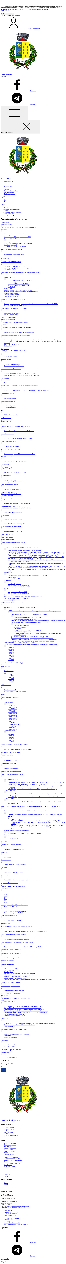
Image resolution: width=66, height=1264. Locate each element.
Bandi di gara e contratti (7, 539)
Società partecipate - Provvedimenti (13, 481)
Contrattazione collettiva (7, 393)
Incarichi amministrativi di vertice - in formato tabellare (19, 332)
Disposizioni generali (6, 224)
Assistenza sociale (9, 192)
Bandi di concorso (6, 418)
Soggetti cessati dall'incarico (11, 296)
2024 (5, 899)
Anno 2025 (11, 676)
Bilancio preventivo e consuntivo (13, 212)
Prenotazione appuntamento (11, 1212)
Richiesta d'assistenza (10, 1215)
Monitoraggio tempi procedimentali (10, 506)
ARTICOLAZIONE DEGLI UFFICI (11, 262)
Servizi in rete (4, 875)
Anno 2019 (11, 653)
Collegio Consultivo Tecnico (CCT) (17, 592)
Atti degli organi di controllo (12, 314)
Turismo (6, 1152)
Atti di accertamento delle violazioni (14, 1014)
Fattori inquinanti (8, 972)
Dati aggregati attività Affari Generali (11, 494)
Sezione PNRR (5, 1052)
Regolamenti (11, 241)
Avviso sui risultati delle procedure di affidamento (27, 630)
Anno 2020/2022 (12, 715)
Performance (4, 423)
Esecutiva (6, 588)
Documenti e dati (8, 1137)
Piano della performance (7, 434)
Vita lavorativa (8, 1146)
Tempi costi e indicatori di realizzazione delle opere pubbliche (17, 942)
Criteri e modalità (5, 666)
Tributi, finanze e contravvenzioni (13, 1160)
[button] (8, 181)
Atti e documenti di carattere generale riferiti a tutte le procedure (21, 547)
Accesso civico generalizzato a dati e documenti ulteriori (19, 1025)
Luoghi (6, 1183)
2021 (5, 894)
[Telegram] (5, 201)
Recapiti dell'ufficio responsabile (13, 512)
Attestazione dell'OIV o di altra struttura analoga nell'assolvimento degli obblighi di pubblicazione (37, 821)
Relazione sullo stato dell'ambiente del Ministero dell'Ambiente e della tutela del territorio (28, 979)
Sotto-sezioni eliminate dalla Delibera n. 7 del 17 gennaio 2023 (21, 607)
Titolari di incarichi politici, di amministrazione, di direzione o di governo (20, 272)
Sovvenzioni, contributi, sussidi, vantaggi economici (15, 663)
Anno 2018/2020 (12, 718)
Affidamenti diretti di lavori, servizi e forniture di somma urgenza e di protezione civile (37, 633)
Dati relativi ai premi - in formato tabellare (15, 461)
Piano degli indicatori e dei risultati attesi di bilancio (15, 744)
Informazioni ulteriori (20, 635)
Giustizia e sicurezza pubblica (12, 1158)
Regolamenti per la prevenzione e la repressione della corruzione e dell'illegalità (25, 1009)
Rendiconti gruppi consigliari (12, 313)
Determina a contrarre (20, 627)
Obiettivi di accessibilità (10, 1037)
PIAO (2, 1000)
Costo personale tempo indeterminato (14, 366)
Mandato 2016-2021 (9, 288)
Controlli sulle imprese (7, 534)
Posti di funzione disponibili (11, 344)
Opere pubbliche (5, 923)
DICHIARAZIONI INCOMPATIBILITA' (19, 285)
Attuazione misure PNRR (11, 1057)
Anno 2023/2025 (12, 710)
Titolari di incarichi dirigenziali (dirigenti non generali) (15, 335)
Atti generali (4, 229)
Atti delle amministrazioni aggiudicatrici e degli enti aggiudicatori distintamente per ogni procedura (34, 611)
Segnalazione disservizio (10, 1213)
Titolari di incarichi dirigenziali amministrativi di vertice (16, 327)
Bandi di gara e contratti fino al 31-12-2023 (12, 602)
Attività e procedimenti (7, 495)
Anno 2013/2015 (12, 721)
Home (5, 207)
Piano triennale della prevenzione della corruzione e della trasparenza (22, 1006)
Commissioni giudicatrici (14, 584)
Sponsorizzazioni (8, 595)
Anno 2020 (11, 655)
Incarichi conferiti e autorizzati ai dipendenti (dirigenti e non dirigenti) (19, 385)
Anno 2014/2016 (12, 723)
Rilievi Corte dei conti (14, 838)
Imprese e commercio (10, 1148)
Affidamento (7, 580)
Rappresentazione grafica (7, 492)
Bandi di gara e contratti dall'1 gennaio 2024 (13, 542)
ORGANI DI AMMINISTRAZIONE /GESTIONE (18, 268)
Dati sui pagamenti (6, 888)
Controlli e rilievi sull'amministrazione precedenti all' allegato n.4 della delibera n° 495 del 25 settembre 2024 (30, 806)
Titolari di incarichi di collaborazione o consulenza (14, 322)
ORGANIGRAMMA (10, 269)
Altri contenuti (5, 995)
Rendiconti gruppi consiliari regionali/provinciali (14, 308)
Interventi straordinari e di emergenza (11, 993)
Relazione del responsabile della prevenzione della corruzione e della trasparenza (26, 1011)
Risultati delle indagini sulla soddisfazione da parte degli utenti (21, 880)
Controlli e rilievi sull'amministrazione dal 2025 (13, 774)
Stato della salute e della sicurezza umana (15, 978)
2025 (5, 900)
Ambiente (6, 1162)
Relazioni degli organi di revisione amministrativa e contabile (24, 833)
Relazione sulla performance (8, 441)
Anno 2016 (11, 649)
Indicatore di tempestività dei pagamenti (15, 911)
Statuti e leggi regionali (10, 245)
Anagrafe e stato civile (10, 1143)
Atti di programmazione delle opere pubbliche (13, 934)
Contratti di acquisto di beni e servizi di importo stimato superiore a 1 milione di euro (34, 639)
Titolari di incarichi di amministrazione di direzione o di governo (21, 291)
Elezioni (6, 189)
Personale (3, 324)
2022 (5, 896)
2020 (5, 892)
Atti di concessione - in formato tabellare (15, 691)
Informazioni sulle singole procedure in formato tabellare (19, 642)
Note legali (7, 1221)
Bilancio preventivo (9, 213)
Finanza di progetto (9, 600)
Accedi (3, 204)
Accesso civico (5, 1018)
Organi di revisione (9, 790)
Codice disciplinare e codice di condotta (15, 246)
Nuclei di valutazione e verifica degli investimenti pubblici (16, 926)
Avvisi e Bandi (18, 628)
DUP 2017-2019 (12, 726)
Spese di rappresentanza (10, 1045)
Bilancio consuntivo (9, 730)
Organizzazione (5, 258)
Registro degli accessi (10, 1026)
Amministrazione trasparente (12, 1218)
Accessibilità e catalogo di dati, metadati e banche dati (15, 1029)
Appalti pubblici (8, 1149)
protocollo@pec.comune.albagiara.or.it (14, 1207)
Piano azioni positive (9, 1046)
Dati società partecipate (10, 480)
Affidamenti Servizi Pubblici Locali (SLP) (19, 587)
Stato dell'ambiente (9, 970)
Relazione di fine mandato (11, 293)
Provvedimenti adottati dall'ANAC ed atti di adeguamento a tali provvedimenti (25, 1012)
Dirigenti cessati (5, 349)
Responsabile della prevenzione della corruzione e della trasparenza (22, 1008)
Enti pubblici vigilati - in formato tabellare (15, 472)
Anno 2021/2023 (12, 713)
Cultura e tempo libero (10, 1145)
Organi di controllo (9, 798)
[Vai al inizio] (1, 1067)
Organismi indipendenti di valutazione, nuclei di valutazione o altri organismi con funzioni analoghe (31, 811)
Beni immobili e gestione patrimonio (10, 752)
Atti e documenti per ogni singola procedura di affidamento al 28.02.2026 (27, 575)
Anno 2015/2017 (12, 729)
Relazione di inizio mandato (11, 294)
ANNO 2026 (11, 674)
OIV (2, 410)
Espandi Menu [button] (5, 222)
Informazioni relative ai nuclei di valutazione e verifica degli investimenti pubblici (26, 931)
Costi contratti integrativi (10, 407)
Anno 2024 (11, 677)
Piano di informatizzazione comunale (14, 233)
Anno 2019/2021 (12, 716)
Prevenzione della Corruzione (9, 1001)
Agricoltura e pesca (9, 1166)
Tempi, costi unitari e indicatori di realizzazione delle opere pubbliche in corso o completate (28, 947)
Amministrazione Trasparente (12, 209)
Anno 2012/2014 (12, 719)
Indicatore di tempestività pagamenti (10, 906)
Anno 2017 (11, 650)
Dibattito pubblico (12, 577)
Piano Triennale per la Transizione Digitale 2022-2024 (15, 998)
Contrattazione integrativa (8, 401)
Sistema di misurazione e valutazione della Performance (16, 426)
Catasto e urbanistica (9, 1151)
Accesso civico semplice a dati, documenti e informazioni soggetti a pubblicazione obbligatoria (29, 1023)
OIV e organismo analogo (11, 779)
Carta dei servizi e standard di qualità (11, 844)
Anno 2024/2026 (12, 709)
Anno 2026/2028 (12, 705)
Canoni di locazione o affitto (8, 763)
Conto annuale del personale (12, 364)
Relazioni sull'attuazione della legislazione (15, 976)
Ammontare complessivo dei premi (10, 449)
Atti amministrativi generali (11, 238)
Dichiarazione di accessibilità (12, 1223)
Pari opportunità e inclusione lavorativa (18, 585)
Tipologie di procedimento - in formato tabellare (17, 503)
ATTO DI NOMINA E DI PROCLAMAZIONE (21, 280)
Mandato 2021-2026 (9, 277)
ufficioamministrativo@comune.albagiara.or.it (17, 1206)
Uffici (5, 1130)
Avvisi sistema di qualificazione (23, 631)
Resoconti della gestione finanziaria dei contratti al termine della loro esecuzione (32, 641)
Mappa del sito (5, 1259)
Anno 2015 (11, 647)
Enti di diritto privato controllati (9, 484)
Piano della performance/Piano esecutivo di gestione (18, 438)
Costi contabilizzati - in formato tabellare (15, 864)
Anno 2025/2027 (12, 707)
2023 (5, 897)
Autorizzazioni (8, 1165)
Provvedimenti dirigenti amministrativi (11, 526)
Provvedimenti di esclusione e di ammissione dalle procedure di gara (29, 636)
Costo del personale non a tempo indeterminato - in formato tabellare (22, 375)
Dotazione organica (6, 359)
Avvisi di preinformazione (21, 625)
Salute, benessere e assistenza (12, 1163)
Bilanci (6, 210)
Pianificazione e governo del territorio (11, 949)
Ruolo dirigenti (8, 346)
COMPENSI (11, 287)
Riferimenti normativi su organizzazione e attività (17, 237)
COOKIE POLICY (6, 10)
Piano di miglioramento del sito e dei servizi (16, 1224)
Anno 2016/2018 (12, 727)
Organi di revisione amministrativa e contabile (16, 830)
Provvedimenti (5, 515)
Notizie (6, 1173)
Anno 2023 (11, 660)
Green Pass (7, 235)
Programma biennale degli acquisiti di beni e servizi (28, 617)
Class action (4, 852)
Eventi (6, 1184)
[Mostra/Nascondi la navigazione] (14, 113)
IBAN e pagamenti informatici (9, 915)
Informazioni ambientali (7, 960)
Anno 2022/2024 (12, 712)
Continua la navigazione (7, 13)
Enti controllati (5, 464)
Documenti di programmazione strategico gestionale (18, 243)
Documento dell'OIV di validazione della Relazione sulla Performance (27, 784)
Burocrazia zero (5, 257)
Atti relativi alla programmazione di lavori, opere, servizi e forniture (29, 614)
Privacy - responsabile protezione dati (11, 1049)
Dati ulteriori (4, 1040)
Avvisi (6, 1176)
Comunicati (7, 1174)
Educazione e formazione (11, 1157)
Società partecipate (6, 475)
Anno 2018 (11, 652)
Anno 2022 (11, 658)
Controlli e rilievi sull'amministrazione (11, 771)
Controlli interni (15, 819)
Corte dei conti (8, 835)
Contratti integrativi (9, 406)
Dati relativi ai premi (6, 457)
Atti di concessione (6, 685)
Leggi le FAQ (8, 1210)
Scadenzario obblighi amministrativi (14, 254)
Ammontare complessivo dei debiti (13, 913)
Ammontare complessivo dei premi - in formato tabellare (19, 454)
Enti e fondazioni (8, 1132)
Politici (6, 1133)
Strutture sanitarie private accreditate (10, 982)
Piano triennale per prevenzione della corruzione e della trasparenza (19, 227)
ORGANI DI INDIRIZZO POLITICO (15, 266)
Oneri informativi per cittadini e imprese (11, 249)
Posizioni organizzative (7, 352)
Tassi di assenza (5, 378)
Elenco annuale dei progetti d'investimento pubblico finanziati (24, 550)
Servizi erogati (5, 841)
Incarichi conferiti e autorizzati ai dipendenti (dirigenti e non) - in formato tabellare (26, 390)
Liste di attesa (4, 867)
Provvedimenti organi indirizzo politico (11, 519)
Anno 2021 (11, 657)
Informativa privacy (9, 1219)
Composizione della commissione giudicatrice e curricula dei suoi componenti (32, 638)
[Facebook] (5, 200)
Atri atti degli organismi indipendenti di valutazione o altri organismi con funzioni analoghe (32, 789)
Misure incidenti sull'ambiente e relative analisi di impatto (19, 973)
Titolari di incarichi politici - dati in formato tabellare (18, 290)
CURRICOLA (12, 282)
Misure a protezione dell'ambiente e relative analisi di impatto (20, 975)
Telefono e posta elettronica (8, 317)
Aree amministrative (9, 1129)
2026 (5, 902)
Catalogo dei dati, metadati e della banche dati (16, 1034)
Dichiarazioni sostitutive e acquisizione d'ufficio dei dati (16, 508)
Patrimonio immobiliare (7, 755)
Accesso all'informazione (11, 191)
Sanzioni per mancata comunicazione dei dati (13, 299)
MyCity (4, 1262)
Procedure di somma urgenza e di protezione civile (17, 598)
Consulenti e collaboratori (8, 319)
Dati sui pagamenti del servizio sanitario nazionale (14, 905)
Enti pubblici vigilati (6, 468)
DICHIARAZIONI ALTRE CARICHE (18, 284)
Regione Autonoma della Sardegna (10, 15)
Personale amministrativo (11, 1135)
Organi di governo (9, 1127)
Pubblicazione (8, 572)
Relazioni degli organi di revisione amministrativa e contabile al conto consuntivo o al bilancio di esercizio (36, 797)
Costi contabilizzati (6, 860)
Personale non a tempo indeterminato (11, 369)
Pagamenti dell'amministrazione (9, 883)
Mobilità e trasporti (9, 1154)
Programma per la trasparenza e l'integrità (15, 1015)
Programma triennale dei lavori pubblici (25, 619)
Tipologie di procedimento (8, 499)
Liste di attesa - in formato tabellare (13, 872)
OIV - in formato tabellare (11, 415)
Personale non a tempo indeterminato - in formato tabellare (20, 373)
